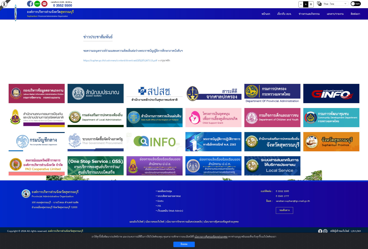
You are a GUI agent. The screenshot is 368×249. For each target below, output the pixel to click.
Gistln (160, 201)
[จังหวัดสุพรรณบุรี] (331, 141)
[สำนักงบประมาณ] (96, 93)
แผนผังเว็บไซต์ (136, 222)
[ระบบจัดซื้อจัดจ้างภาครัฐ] (96, 141)
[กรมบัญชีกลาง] (37, 141)
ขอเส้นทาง (284, 210)
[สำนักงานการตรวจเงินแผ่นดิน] (154, 117)
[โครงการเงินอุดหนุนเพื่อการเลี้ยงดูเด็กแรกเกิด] (213, 117)
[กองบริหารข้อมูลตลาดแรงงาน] (37, 93)
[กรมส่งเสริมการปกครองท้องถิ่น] (96, 117)
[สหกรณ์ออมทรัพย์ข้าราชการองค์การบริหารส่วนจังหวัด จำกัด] (37, 165)
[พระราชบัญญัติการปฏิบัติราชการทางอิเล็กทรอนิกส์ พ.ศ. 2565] (213, 141)
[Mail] (44, 3)
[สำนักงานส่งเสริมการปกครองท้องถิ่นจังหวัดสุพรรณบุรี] (272, 141)
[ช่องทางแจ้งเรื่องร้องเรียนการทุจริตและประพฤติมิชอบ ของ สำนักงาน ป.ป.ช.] (154, 165)
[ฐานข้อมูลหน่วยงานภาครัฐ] (331, 93)
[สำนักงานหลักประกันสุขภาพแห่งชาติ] (154, 93)
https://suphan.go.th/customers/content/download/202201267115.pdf (120, 60)
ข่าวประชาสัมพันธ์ (98, 37)
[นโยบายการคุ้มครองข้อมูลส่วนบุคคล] (320, 231)
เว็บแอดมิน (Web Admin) (170, 211)
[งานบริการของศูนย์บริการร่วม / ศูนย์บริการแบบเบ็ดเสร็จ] (96, 165)
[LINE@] (37, 3)
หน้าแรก (266, 14)
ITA (159, 206)
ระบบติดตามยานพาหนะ (169, 196)
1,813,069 (356, 231)
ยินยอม (184, 244)
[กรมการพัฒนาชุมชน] (331, 117)
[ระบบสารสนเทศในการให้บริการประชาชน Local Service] (272, 165)
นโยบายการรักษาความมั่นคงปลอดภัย (184, 222)
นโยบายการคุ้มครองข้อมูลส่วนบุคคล (221, 222)
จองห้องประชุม (164, 191)
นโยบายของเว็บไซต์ (154, 222)
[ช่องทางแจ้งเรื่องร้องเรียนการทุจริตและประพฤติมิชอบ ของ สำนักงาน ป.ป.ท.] (213, 165)
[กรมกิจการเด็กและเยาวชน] (272, 117)
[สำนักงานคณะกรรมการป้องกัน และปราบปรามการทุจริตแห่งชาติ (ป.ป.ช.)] (37, 117)
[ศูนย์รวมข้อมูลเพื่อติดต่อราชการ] (154, 141)
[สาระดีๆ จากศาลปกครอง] (213, 93)
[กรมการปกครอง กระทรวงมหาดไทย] (272, 93)
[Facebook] (30, 3)
